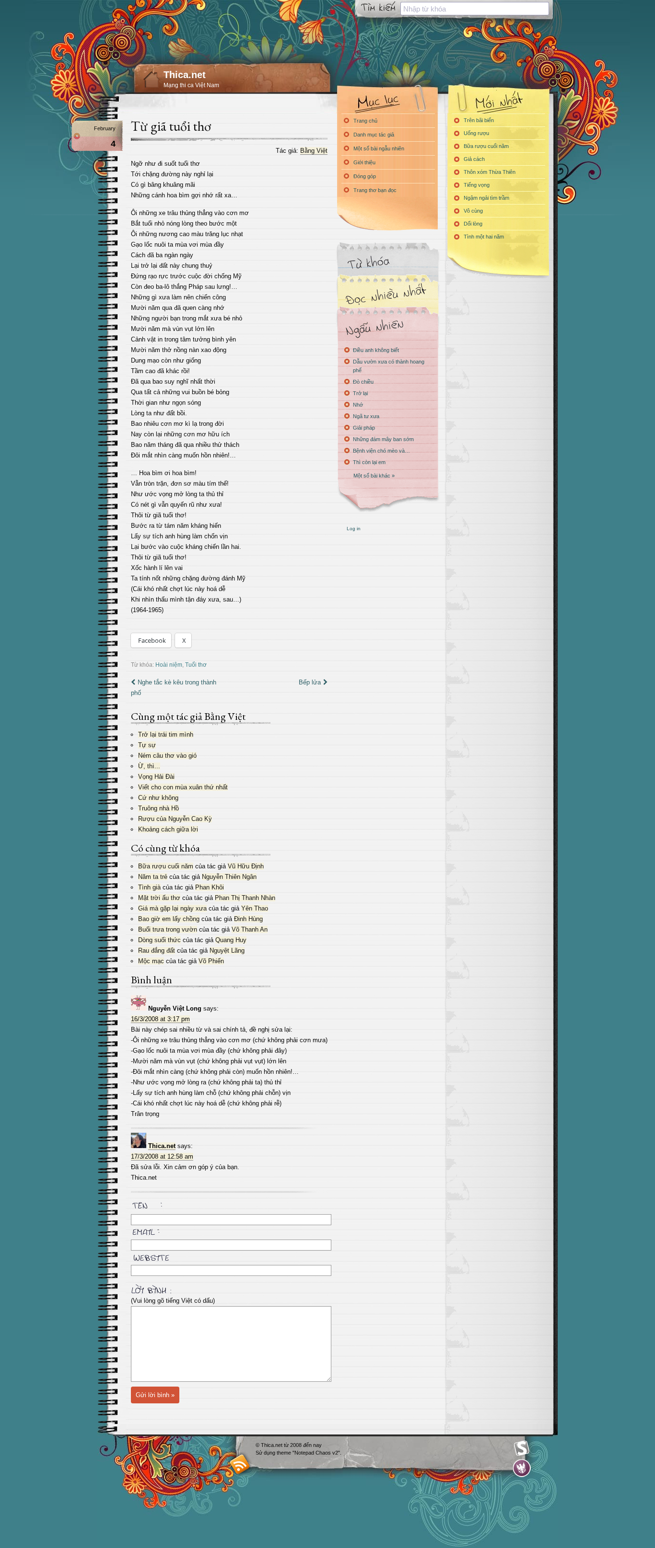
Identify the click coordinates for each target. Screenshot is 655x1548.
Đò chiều (363, 382)
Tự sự (147, 745)
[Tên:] (229, 1207)
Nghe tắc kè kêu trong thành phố (173, 687)
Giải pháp (364, 428)
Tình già (149, 887)
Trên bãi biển (479, 120)
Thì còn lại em (369, 462)
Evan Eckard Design (522, 1468)
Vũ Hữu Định (246, 866)
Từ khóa (387, 263)
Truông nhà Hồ (158, 808)
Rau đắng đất (156, 950)
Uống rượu (476, 133)
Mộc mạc (151, 961)
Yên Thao (254, 908)
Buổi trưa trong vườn (167, 929)
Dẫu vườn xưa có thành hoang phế (388, 366)
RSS (240, 1464)
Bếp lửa (310, 682)
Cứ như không (158, 797)
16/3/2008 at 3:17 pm (160, 1019)
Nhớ (358, 405)
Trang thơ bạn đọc (375, 190)
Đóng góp (364, 176)
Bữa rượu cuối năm (165, 866)
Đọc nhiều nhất (387, 295)
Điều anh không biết (376, 350)
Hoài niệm (168, 664)
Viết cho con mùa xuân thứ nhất (183, 787)
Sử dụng (266, 1453)
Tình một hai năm (484, 236)
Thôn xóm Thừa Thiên (489, 172)
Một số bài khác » (374, 475)
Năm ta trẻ (152, 876)
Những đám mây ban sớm (383, 439)
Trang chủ (365, 121)
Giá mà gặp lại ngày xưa (172, 908)
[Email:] (229, 1230)
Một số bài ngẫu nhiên (378, 148)
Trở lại (360, 393)
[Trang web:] (229, 1256)
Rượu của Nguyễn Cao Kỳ (175, 818)
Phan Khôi (209, 887)
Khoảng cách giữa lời (168, 829)
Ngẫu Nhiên (387, 327)
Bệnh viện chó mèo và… (381, 451)
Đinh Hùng (248, 918)
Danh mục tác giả (373, 134)
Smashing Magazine (521, 1448)
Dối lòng (473, 224)
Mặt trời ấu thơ (159, 897)
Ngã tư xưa (366, 416)
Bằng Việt (314, 150)
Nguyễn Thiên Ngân (229, 876)
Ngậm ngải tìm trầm (486, 198)
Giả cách (474, 159)
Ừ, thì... (149, 766)
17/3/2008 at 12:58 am (162, 1156)
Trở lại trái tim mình (165, 734)
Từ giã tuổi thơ (171, 126)
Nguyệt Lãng (227, 950)
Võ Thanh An (250, 929)
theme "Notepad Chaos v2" (308, 1453)
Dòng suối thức (159, 940)
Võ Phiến (211, 961)
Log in (354, 528)
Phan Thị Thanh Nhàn (245, 897)
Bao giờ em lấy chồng (168, 918)
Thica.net (185, 74)
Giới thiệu (364, 162)
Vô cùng (473, 211)
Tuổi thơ (196, 664)
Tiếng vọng (477, 185)
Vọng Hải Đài (156, 776)
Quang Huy (230, 940)
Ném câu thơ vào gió (167, 755)
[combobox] (474, 8)
